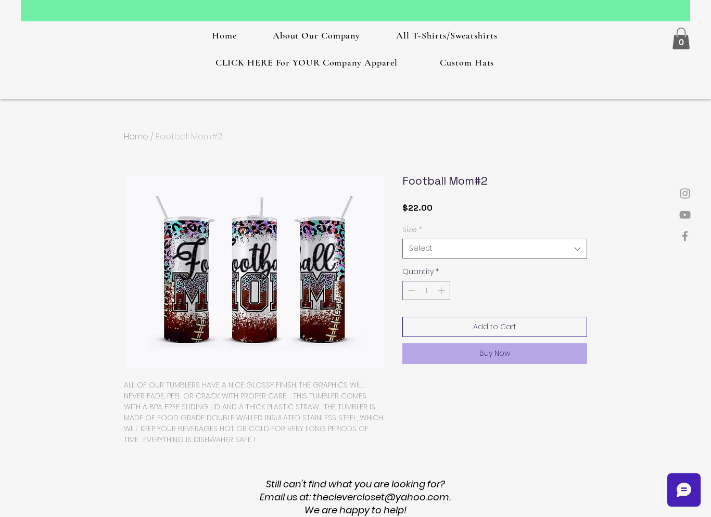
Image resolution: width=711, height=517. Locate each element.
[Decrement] (410, 290)
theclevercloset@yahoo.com (381, 496)
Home (136, 137)
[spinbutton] (426, 290)
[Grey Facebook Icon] (685, 236)
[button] (681, 38)
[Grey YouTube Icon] (685, 215)
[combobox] (494, 248)
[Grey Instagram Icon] (685, 193)
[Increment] (442, 290)
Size (412, 230)
